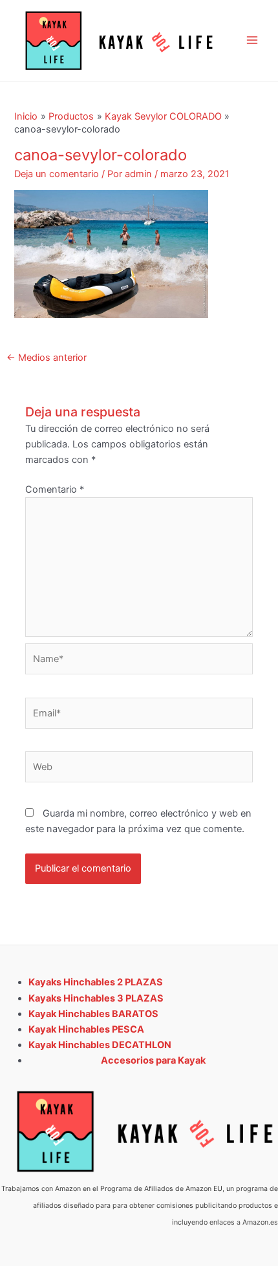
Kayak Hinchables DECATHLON (99, 1045)
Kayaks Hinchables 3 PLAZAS (96, 998)
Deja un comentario (56, 174)
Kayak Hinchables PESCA (86, 1029)
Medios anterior (46, 357)
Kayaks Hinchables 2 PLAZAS (95, 982)
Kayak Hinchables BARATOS (93, 1014)
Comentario (54, 489)
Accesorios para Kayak (153, 1060)
